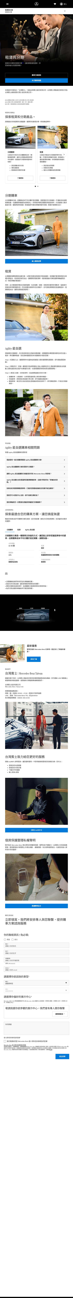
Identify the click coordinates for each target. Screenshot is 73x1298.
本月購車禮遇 (36, 80)
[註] (23, 62)
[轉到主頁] (36, 4)
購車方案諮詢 (36, 75)
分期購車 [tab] (10, 530)
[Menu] (7, 4)
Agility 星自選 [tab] (30, 530)
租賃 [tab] (18, 530)
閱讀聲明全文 (36, 906)
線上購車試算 (36, 261)
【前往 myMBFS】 (36, 830)
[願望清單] (54, 4)
